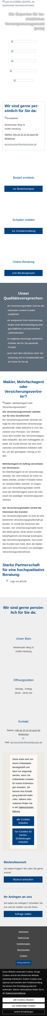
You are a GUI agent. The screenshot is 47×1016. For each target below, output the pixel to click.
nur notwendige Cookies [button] (23, 1006)
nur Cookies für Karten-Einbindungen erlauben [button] (23, 836)
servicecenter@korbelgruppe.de (20, 144)
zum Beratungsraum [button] (23, 273)
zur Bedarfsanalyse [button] (23, 188)
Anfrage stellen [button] (23, 914)
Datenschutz (23, 938)
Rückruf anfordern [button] (23, 879)
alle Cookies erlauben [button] (23, 821)
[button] (23, 95)
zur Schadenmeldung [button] (23, 231)
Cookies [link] (23, 956)
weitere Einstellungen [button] (23, 1012)
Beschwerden (23, 950)
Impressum (23, 932)
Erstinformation (23, 944)
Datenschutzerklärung (15, 993)
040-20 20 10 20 (23, 730)
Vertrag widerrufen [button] (23, 963)
